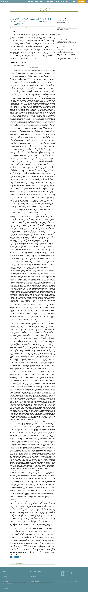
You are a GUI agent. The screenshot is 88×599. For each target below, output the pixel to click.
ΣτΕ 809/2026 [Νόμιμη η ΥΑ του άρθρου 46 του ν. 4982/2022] (66, 59)
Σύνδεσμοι (57, 1)
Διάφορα (20, 27)
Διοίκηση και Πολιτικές (63, 20)
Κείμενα (36, 1)
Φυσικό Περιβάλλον (27, 27)
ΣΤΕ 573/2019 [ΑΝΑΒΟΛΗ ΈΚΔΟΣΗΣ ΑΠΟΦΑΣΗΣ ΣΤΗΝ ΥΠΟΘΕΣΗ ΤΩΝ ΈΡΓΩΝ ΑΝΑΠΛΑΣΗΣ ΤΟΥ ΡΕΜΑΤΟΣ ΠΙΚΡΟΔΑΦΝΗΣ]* (30, 21)
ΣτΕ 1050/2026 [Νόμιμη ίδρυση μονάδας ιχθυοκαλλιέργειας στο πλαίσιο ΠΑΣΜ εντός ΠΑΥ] (66, 42)
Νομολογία (42, 1)
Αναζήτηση (6, 588)
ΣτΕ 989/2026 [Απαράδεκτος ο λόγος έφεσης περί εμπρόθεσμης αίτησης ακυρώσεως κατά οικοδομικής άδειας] (67, 46)
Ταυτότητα (30, 1)
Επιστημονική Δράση (35, 581)
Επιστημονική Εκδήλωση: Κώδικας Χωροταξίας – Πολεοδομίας (66, 55)
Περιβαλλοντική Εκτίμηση (64, 22)
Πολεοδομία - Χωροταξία (64, 27)
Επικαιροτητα (50, 1)
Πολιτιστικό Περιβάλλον (63, 29)
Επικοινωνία (73, 1)
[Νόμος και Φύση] (2, 1)
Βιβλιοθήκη (33, 578)
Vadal (64, 581)
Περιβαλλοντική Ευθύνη (63, 25)
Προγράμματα (33, 576)
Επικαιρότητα (6, 581)
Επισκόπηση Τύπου (65, 1)
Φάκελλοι (33, 574)
